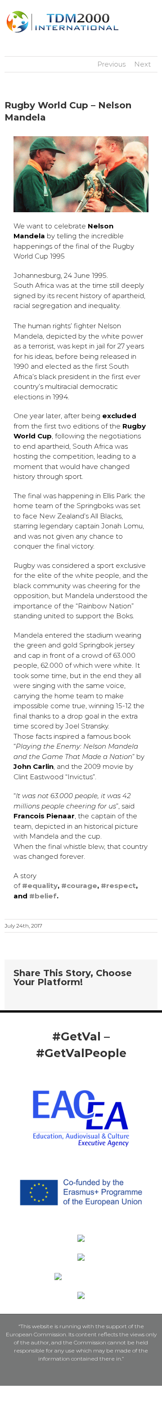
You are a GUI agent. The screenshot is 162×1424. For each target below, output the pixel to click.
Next (142, 64)
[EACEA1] (81, 1088)
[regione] (81, 1238)
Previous (111, 64)
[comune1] (81, 1257)
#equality (40, 885)
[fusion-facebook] (59, 1074)
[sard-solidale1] (81, 1295)
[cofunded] (81, 1162)
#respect (118, 885)
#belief (43, 896)
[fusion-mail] (102, 1074)
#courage (79, 885)
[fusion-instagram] (88, 1074)
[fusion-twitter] (73, 1074)
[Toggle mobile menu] (154, 13)
